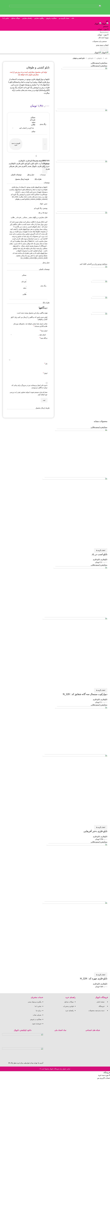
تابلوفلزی (99, 58)
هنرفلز (11, 166)
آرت (40, 163)
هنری (48, 169)
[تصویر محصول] (75, 510)
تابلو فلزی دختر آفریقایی (95, 831)
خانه (106, 58)
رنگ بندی (43, 124)
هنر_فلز (18, 166)
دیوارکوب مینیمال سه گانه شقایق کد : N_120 (85, 694)
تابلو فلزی (90, 58)
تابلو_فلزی (20, 163)
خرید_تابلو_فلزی (44, 166)
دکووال (34, 166)
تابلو (36, 163)
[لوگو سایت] (104, 23)
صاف (33, 131)
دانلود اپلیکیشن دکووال (22, 1030)
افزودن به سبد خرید (16, 144)
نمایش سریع (104, 545)
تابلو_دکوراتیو (29, 163)
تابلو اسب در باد (99, 554)
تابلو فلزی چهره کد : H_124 (93, 978)
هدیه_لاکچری (26, 166)
